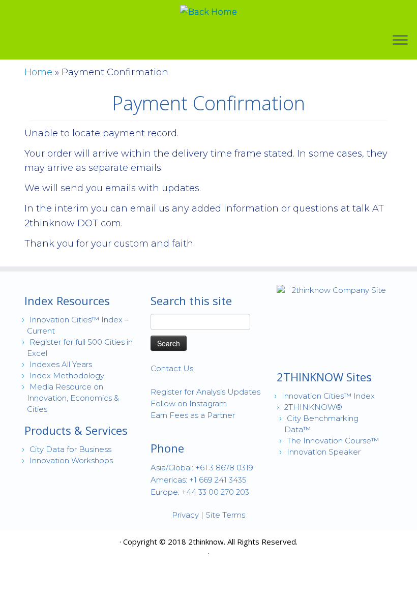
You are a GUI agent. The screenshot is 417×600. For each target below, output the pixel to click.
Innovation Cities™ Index (328, 396)
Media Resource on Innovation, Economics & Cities (73, 398)
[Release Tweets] (76, 543)
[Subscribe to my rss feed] (31, 555)
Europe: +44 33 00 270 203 (200, 492)
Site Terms (225, 515)
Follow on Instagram (189, 403)
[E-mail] (31, 543)
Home (38, 72)
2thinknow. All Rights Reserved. (242, 541)
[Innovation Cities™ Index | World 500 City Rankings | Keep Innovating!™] (208, 12)
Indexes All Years (60, 364)
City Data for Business (70, 449)
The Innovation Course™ (333, 440)
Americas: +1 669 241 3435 (199, 480)
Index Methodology (66, 375)
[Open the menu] (400, 40)
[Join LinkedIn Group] (46, 543)
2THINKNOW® (313, 407)
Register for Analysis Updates (205, 392)
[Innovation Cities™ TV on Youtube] (90, 543)
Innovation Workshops (71, 460)
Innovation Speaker (324, 452)
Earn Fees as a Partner (193, 415)
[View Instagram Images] (61, 543)
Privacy (185, 515)
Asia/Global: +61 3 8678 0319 (202, 467)
